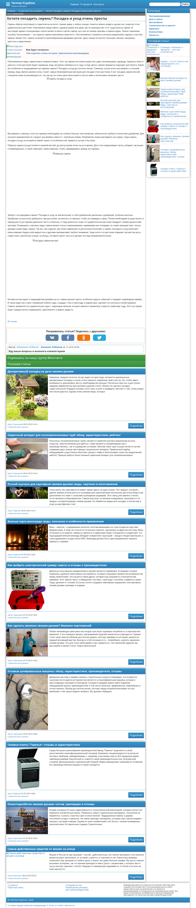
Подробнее (136, 425)
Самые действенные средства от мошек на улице (41, 849)
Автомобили (156, 22)
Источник (12, 321)
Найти (185, 4)
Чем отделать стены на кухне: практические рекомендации (57, 53)
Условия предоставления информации (27, 905)
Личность (154, 35)
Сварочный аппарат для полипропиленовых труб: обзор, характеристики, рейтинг (64, 435)
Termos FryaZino (23, 3)
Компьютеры (156, 31)
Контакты (98, 4)
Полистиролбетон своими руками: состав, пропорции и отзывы (51, 804)
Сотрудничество (74, 885)
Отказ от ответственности (61, 905)
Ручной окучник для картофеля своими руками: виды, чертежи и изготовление (63, 484)
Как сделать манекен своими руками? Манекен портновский (49, 625)
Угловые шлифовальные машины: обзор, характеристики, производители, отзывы (65, 671)
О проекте (86, 4)
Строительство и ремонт (18, 427)
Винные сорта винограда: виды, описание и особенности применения (56, 521)
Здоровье (154, 28)
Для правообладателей (77, 890)
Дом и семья (155, 19)
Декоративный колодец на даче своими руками (41, 371)
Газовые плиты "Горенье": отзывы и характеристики (44, 744)
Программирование (159, 16)
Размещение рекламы (77, 887)
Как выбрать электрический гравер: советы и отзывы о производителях (57, 565)
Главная (74, 4)
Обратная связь (15, 887)
